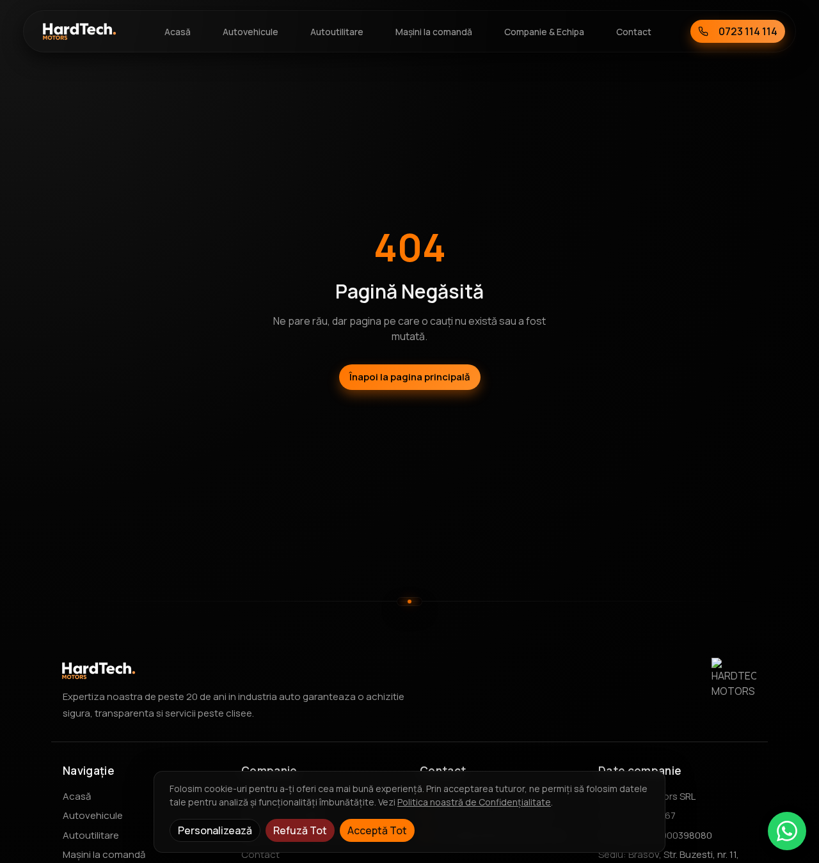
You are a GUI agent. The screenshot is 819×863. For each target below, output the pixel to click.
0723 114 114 (748, 31)
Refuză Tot (300, 830)
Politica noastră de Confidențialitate (474, 802)
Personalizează (215, 830)
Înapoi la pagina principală (409, 377)
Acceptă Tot (377, 830)
